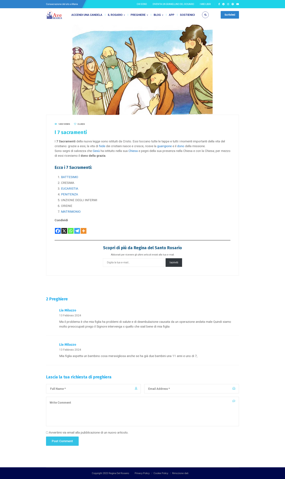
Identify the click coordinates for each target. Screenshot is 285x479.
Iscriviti (174, 262)
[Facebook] (58, 228)
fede (102, 146)
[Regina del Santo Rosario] (54, 15)
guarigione (164, 146)
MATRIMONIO (71, 211)
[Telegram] (77, 228)
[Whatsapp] (71, 228)
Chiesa (133, 151)
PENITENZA (69, 194)
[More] (83, 228)
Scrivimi (229, 14)
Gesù (96, 151)
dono (180, 146)
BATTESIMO (69, 177)
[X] (64, 228)
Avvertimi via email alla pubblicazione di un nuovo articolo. (88, 432)
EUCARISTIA (69, 188)
